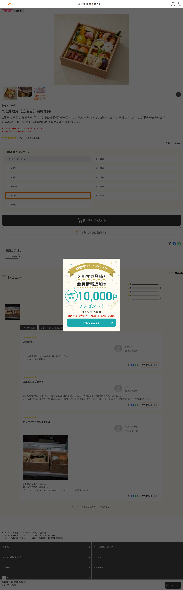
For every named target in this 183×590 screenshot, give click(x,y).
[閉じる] (116, 262)
